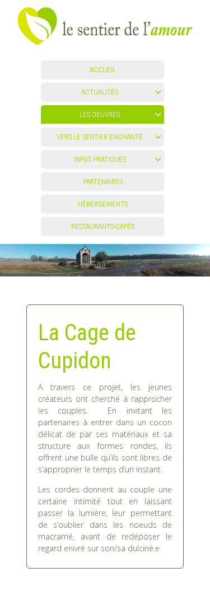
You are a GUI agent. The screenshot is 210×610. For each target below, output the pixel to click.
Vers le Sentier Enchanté (100, 137)
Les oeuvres (100, 114)
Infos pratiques (100, 159)
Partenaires (103, 181)
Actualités (99, 92)
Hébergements (103, 204)
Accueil (103, 69)
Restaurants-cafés (102, 226)
